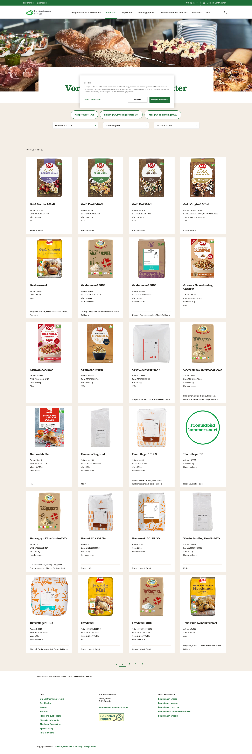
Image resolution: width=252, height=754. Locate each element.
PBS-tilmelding (47, 732)
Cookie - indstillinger (92, 99)
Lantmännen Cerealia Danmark (50, 676)
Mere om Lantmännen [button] (216, 2)
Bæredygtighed (146, 12)
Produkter (110, 12)
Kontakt (196, 12)
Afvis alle (137, 100)
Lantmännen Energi (167, 698)
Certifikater (45, 703)
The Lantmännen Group (51, 724)
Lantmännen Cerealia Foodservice (174, 711)
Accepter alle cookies (159, 100)
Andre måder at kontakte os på (113, 707)
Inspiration (126, 12)
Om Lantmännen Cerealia (173, 12)
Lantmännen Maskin (167, 703)
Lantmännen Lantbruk (168, 707)
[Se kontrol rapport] (111, 718)
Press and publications (50, 715)
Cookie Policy (77, 747)
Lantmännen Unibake (168, 715)
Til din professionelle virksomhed (85, 12)
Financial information (50, 720)
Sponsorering (46, 728)
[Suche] (225, 12)
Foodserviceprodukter (83, 676)
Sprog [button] (193, 2)
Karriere (44, 711)
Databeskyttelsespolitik (63, 747)
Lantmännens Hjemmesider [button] (35, 2)
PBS (208, 12)
